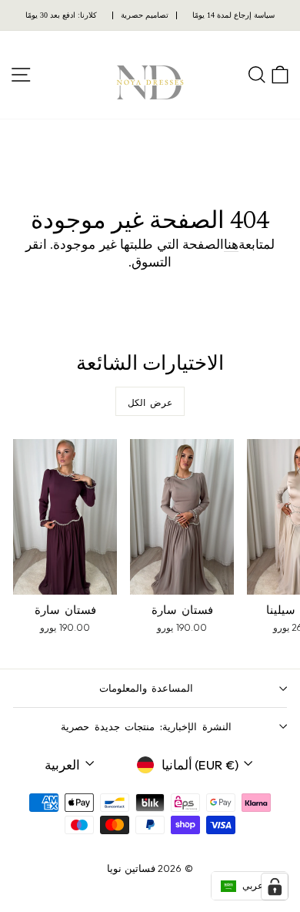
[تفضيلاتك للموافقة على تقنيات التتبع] (275, 886)
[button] (250, 886)
